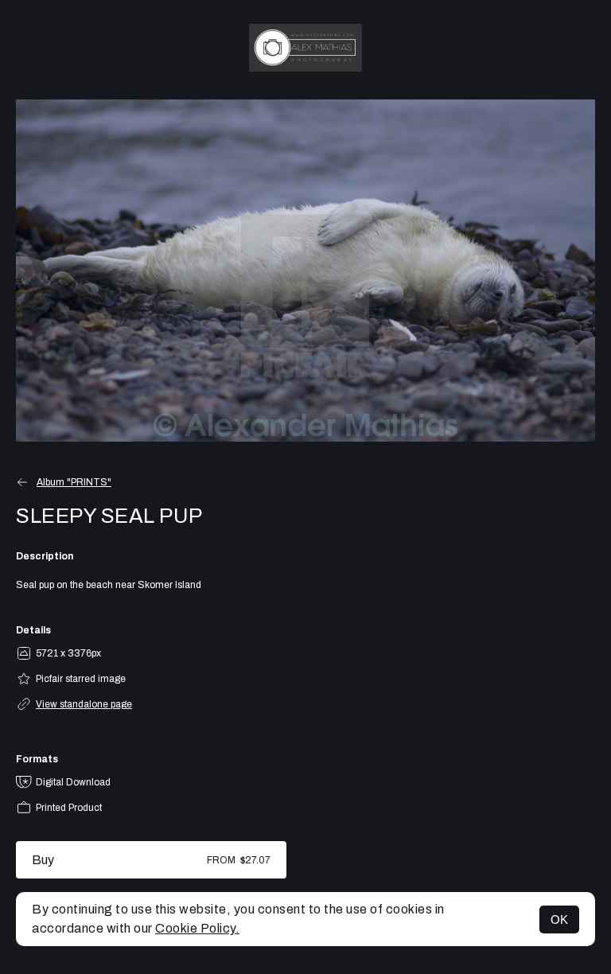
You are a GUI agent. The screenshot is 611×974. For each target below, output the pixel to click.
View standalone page (84, 704)
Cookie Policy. (197, 928)
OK (559, 919)
